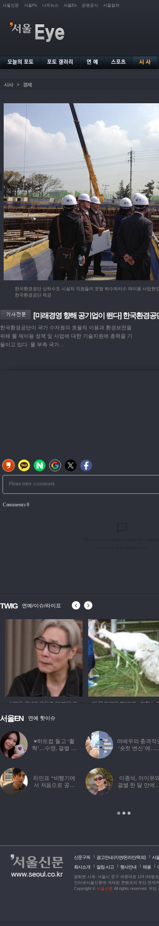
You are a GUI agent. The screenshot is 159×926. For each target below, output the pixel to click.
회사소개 (82, 867)
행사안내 (128, 867)
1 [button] (118, 813)
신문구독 (82, 857)
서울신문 (11, 5)
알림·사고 (105, 867)
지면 (119, 857)
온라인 (130, 857)
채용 (147, 867)
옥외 (140, 857)
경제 (27, 84)
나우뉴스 (50, 5)
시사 (8, 84)
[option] (39, 657)
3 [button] (129, 813)
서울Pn (30, 5)
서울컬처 (111, 5)
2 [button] (123, 813)
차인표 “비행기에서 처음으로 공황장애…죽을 (54, 785)
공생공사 (90, 5)
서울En (70, 5)
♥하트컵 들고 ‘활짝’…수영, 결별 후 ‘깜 (54, 748)
